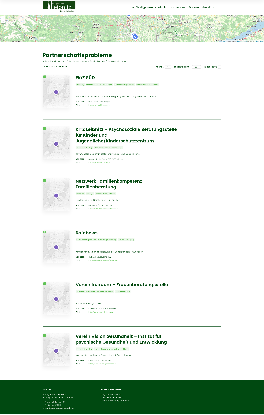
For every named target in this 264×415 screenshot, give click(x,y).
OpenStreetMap (242, 41)
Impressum (177, 7)
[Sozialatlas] (59, 7)
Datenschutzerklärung (203, 7)
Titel (195, 67)
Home (63, 61)
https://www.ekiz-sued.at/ (99, 105)
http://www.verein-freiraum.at (100, 312)
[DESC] (219, 67)
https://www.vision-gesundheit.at (102, 364)
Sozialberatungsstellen (78, 61)
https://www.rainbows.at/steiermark (103, 260)
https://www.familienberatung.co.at (103, 209)
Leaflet (225, 41)
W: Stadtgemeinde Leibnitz (149, 7)
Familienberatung (97, 61)
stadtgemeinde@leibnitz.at (60, 408)
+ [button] (3, 17)
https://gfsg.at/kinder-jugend (100, 162)
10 (167, 67)
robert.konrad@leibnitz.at (116, 400)
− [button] (3, 21)
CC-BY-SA (259, 41)
